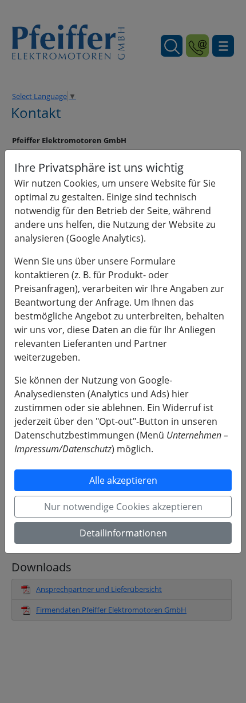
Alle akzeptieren (123, 480)
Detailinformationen (123, 533)
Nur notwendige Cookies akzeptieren (123, 506)
